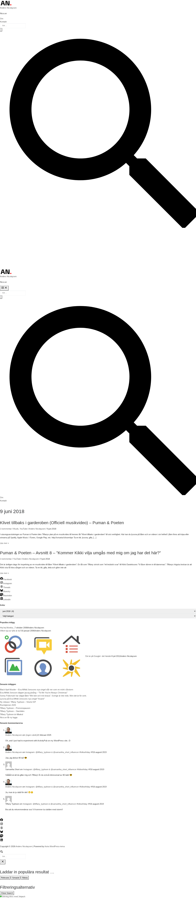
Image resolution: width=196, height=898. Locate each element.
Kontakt (3, 22)
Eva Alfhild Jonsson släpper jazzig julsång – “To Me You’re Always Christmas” (33, 692)
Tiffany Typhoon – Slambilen (12, 711)
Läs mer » (4, 543)
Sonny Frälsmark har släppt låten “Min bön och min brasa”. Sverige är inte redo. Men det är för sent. (43, 696)
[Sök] (13, 854)
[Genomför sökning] (1, 29)
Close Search (7, 893)
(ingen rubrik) (31, 735)
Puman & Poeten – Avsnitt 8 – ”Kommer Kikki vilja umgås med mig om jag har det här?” (80, 553)
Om (1, 18)
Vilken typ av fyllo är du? (10, 631)
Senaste (15, 878)
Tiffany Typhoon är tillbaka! (11, 714)
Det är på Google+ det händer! (98, 656)
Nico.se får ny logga (8, 717)
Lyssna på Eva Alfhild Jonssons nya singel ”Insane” (22, 699)
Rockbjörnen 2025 (8, 705)
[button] (98, 227)
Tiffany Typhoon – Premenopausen (15, 708)
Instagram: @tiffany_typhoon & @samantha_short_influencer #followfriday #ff (59, 752)
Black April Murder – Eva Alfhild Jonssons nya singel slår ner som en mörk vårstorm (36, 689)
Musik (16, 529)
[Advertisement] (98, 248)
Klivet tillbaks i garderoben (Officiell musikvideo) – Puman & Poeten (62, 522)
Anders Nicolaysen (8, 8)
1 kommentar (6, 529)
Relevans (5, 878)
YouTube (23, 529)
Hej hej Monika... (7, 627)
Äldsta (25, 878)
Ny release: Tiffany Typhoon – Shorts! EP (18, 702)
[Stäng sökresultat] (2, 861)
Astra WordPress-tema (55, 846)
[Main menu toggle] (4, 288)
